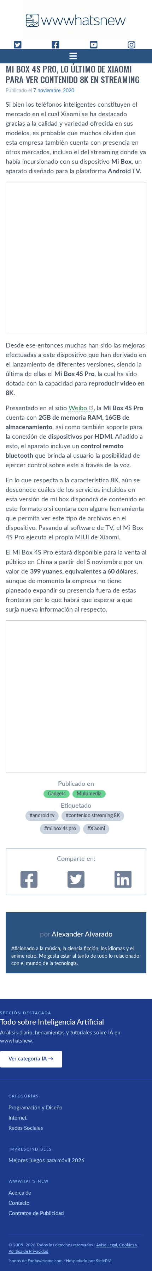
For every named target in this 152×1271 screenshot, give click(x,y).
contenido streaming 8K (94, 815)
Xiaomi (97, 828)
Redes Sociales (25, 1128)
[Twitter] (20, 44)
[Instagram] (134, 44)
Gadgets (56, 793)
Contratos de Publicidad (36, 1213)
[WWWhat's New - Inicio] (76, 20)
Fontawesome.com (45, 1261)
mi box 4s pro (61, 828)
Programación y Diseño (35, 1107)
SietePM (103, 1261)
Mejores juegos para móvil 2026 (46, 1160)
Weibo (78, 408)
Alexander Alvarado (82, 934)
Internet (17, 1118)
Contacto (19, 1203)
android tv (43, 815)
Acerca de (19, 1193)
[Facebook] (58, 44)
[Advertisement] (76, 258)
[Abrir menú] (76, 56)
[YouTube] (96, 44)
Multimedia (89, 793)
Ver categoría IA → (30, 1059)
